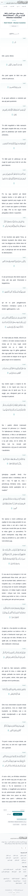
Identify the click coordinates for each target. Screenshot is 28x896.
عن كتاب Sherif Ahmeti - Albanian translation (17, 822)
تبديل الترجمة (14, 26)
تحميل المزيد (17, 814)
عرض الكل (9, 814)
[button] (18, 6)
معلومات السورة (16, 824)
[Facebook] (25, 848)
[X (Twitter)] (21, 848)
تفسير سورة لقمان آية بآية (21, 819)
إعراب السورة (23, 824)
